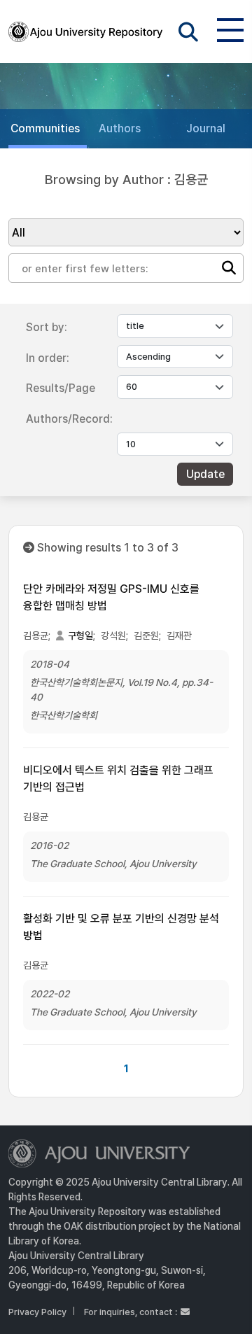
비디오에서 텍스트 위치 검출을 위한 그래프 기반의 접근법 (118, 779)
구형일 (80, 635)
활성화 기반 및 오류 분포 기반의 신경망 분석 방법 (121, 927)
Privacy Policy (37, 1312)
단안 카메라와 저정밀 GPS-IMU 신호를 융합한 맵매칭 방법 (111, 597)
